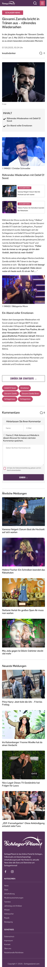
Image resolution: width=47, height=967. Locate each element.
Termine (7, 902)
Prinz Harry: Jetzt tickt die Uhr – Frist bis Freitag (22, 703)
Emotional (25, 388)
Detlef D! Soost (10, 388)
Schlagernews (9, 399)
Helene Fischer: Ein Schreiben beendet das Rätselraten (23, 571)
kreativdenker (9, 53)
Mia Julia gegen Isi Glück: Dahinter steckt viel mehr (22, 652)
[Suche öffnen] (35, 3)
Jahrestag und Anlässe (13, 906)
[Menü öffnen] (42, 3)
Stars (6, 889)
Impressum (8, 940)
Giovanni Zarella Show (30, 393)
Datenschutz (9, 936)
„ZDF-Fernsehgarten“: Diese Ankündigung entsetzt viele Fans (23, 824)
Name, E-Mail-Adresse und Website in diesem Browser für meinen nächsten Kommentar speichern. (21, 438)
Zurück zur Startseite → (23, 378)
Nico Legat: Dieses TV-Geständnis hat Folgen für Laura (21, 784)
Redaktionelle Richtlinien (14, 952)
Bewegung (8, 922)
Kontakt (7, 944)
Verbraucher (9, 914)
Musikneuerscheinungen (13, 898)
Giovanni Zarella (10, 393)
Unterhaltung (9, 893)
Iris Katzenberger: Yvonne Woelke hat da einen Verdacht (22, 743)
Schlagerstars (25, 399)
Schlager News (12, 12)
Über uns (7, 948)
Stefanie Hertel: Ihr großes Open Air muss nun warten (23, 611)
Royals (6, 918)
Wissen (7, 910)
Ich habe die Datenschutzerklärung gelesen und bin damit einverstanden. (24, 469)
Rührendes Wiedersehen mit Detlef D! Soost (23, 119)
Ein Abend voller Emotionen (19, 125)
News (6, 885)
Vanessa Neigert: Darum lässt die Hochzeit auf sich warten (23, 531)
